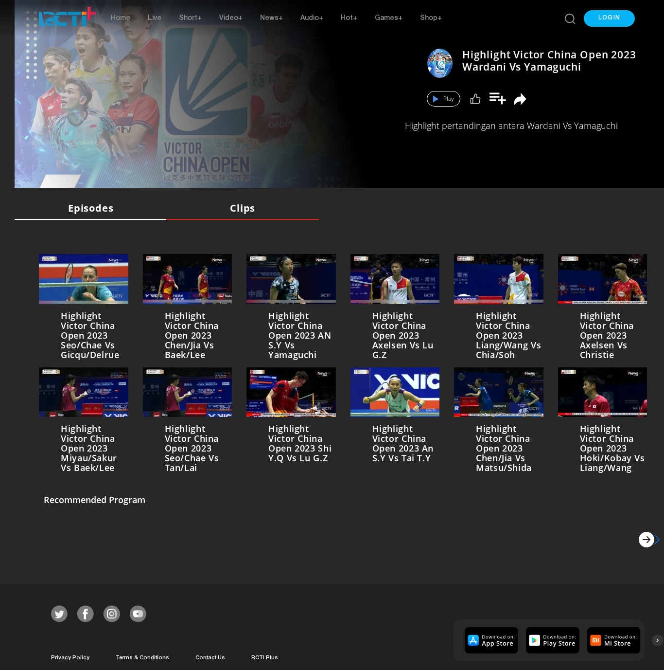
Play (448, 98)
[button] (609, 18)
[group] (490, 638)
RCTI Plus (264, 656)
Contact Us (210, 656)
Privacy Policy (70, 656)
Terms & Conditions (142, 656)
